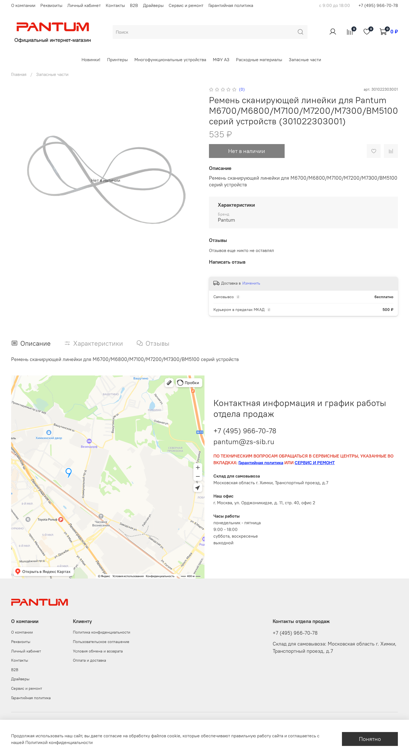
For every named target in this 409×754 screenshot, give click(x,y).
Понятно (370, 738)
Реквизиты (51, 5)
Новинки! (91, 59)
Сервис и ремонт (186, 5)
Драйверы (153, 5)
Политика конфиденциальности (101, 632)
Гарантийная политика (230, 5)
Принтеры (117, 59)
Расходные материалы (259, 59)
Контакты (115, 5)
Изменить (251, 283)
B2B (134, 5)
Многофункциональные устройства (170, 59)
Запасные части (305, 59)
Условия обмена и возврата (98, 651)
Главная (18, 74)
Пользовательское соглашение (101, 641)
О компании (23, 5)
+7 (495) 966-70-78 (378, 5)
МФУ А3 (221, 59)
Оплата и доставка (89, 660)
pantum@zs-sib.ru (243, 441)
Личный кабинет (84, 5)
